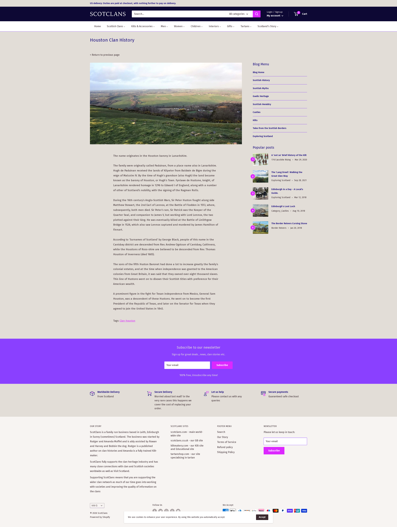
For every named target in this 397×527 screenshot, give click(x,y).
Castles (256, 112)
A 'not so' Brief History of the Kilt (289, 155)
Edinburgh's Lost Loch (283, 206)
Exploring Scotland (263, 136)
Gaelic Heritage (261, 96)
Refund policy (225, 447)
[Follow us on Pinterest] (172, 511)
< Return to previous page (105, 54)
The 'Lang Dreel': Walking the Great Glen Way (286, 174)
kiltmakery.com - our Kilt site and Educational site (187, 447)
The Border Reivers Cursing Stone (289, 223)
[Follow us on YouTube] (178, 511)
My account (274, 15)
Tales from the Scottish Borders (269, 128)
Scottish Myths (261, 88)
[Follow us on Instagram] (166, 511)
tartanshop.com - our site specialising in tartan (185, 456)
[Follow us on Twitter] (160, 511)
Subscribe (222, 365)
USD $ (94, 505)
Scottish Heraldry (262, 104)
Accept (262, 517)
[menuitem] (95, 26)
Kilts (255, 120)
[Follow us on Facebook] (154, 511)
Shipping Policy (226, 452)
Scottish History (261, 80)
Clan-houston (127, 320)
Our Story (222, 437)
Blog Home (258, 72)
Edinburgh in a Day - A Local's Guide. (287, 191)
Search (221, 432)
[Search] (257, 14)
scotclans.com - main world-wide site (187, 434)
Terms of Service (226, 442)
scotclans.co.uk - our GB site (187, 440)
